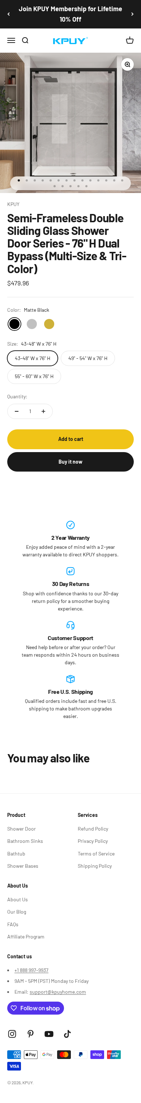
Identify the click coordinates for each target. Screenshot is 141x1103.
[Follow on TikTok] (67, 1034)
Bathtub (16, 853)
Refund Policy (93, 829)
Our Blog (16, 912)
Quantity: (17, 396)
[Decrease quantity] (17, 411)
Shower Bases (22, 866)
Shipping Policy (95, 866)
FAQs (12, 924)
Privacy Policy (93, 841)
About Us (17, 899)
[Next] (132, 14)
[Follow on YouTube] (49, 1034)
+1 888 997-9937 (31, 970)
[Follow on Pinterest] (30, 1034)
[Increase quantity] (43, 411)
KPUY (13, 204)
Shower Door (21, 829)
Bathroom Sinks (25, 841)
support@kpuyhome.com (58, 992)
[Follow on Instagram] (12, 1034)
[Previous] (8, 14)
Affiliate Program (25, 936)
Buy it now (70, 462)
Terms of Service (96, 853)
